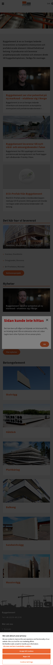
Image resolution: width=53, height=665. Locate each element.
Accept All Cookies (26, 651)
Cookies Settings (26, 662)
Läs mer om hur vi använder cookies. (17, 646)
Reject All (26, 657)
